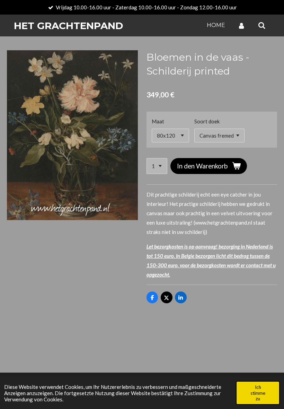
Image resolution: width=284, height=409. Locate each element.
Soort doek (207, 121)
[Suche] (262, 25)
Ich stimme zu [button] (257, 392)
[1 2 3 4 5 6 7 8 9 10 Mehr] (157, 166)
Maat (158, 121)
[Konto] (241, 25)
